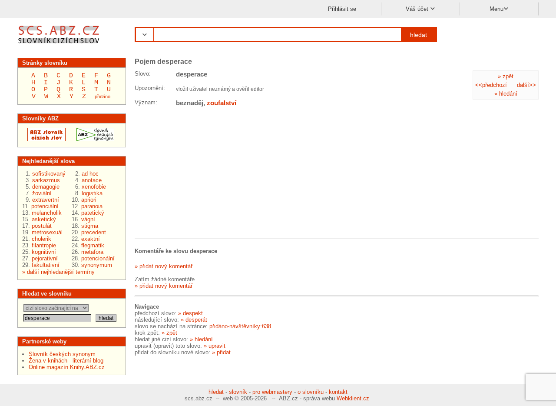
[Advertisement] (200, 174)
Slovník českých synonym (62, 354)
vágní (88, 219)
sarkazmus (46, 180)
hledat (418, 34)
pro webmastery (272, 392)
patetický (92, 213)
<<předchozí (491, 85)
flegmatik (92, 245)
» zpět (505, 76)
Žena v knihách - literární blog (66, 360)
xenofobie (94, 186)
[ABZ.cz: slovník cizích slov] (44, 139)
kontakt (338, 392)
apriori (88, 199)
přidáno (102, 96)
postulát (42, 226)
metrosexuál (47, 232)
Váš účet (418, 9)
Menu (496, 9)
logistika (92, 193)
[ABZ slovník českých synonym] (92, 139)
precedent (93, 232)
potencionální (98, 258)
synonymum (96, 265)
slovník (238, 392)
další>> (526, 85)
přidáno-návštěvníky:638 (240, 326)
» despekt (190, 313)
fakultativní (46, 265)
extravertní (45, 199)
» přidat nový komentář (163, 266)
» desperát (194, 319)
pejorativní (45, 258)
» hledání (505, 93)
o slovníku (311, 392)
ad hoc (90, 173)
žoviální (42, 193)
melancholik (47, 213)
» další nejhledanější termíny (58, 272)
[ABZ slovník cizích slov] (59, 44)
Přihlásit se (342, 9)
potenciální (45, 206)
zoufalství (221, 102)
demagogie (46, 186)
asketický (44, 219)
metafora (92, 252)
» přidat (221, 352)
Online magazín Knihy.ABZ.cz (67, 367)
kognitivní (44, 252)
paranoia (92, 206)
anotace (92, 180)
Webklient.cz (353, 398)
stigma (89, 226)
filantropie (44, 245)
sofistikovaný (49, 173)
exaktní (90, 239)
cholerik (41, 239)
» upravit (214, 346)
